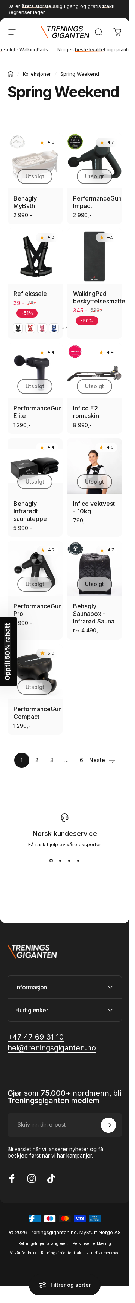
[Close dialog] (127, 547)
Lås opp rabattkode (64, 728)
